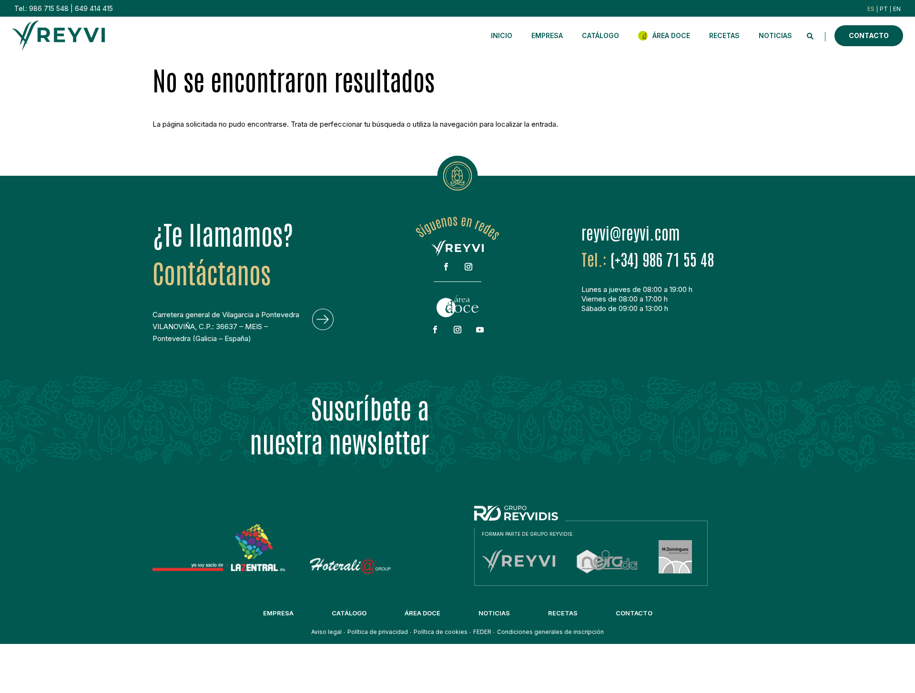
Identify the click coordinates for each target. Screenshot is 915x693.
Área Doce (671, 35)
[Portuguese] (884, 9)
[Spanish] (870, 9)
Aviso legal (326, 632)
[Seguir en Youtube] (480, 329)
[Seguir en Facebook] (446, 266)
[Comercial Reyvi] (518, 570)
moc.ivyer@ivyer (630, 232)
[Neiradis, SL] (607, 570)
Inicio (501, 35)
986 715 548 (49, 8)
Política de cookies (441, 632)
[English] (897, 9)
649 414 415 (94, 8)
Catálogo (600, 35)
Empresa (547, 35)
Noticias (775, 35)
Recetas (724, 35)
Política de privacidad (377, 632)
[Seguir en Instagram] (468, 266)
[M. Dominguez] (675, 570)
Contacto (869, 35)
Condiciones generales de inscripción (550, 632)
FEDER (482, 632)
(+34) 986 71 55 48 (662, 258)
